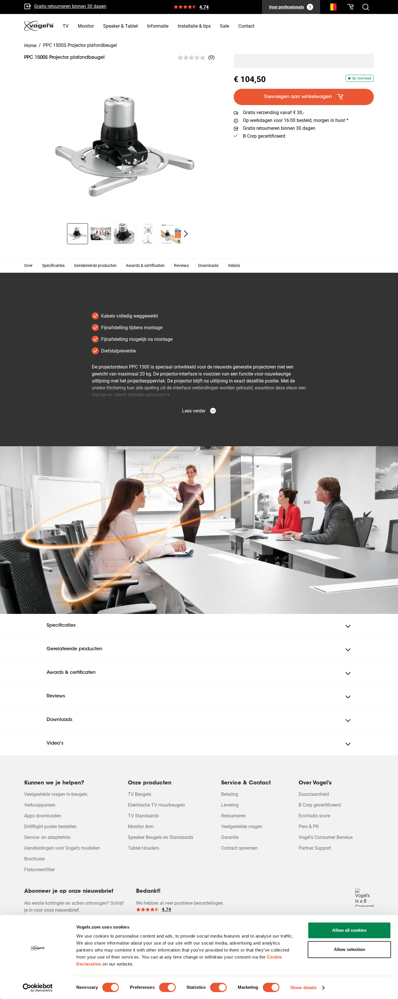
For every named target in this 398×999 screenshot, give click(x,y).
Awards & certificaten (145, 265)
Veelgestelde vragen (241, 826)
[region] (124, 147)
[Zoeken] (332, 8)
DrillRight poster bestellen (50, 826)
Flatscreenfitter (39, 869)
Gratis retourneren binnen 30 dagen (279, 128)
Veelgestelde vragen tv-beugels (55, 794)
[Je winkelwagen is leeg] (351, 7)
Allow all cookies (349, 930)
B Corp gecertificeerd (55, 8)
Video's (234, 265)
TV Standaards (143, 816)
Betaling (229, 794)
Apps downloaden (42, 816)
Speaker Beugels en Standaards (160, 837)
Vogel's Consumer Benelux (326, 837)
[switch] (167, 987)
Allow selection (349, 949)
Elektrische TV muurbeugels (156, 805)
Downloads (208, 265)
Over (28, 265)
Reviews (181, 265)
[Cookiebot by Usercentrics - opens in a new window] (37, 987)
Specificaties (53, 265)
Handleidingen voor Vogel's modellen (62, 848)
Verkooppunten (39, 805)
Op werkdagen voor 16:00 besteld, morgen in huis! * (295, 120)
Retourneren (233, 816)
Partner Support (315, 848)
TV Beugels (139, 794)
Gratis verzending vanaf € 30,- (273, 112)
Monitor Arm (141, 826)
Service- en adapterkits (47, 837)
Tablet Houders (143, 848)
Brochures (34, 859)
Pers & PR (309, 826)
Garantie (230, 837)
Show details (303, 987)
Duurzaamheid (314, 794)
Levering (230, 805)
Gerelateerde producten (95, 265)
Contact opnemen (239, 848)
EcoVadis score (314, 816)
